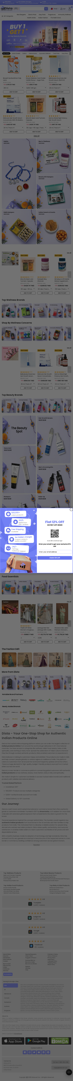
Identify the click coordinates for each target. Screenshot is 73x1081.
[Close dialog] (71, 509)
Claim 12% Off (55, 558)
